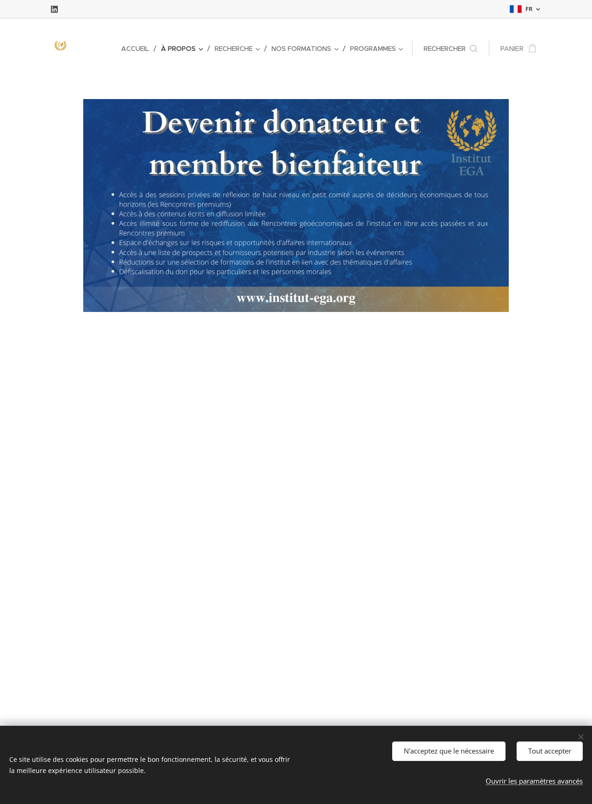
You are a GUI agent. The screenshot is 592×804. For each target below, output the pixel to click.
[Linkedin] (54, 9)
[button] (450, 48)
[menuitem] (137, 48)
